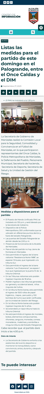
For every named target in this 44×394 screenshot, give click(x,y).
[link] (41, 28)
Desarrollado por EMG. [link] (22, 392)
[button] (11, 32)
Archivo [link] (4, 41)
